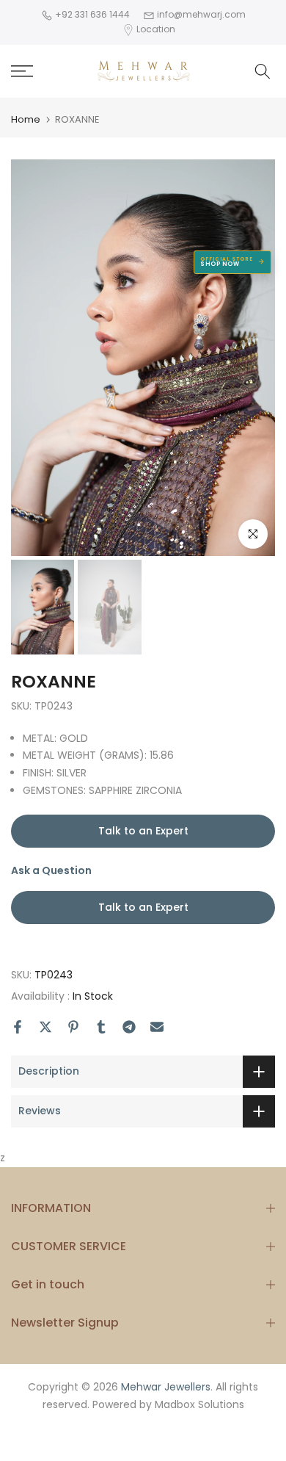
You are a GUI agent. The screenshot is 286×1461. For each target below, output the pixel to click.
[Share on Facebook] (17, 1026)
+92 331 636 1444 (91, 14)
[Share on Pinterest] (73, 1026)
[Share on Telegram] (129, 1026)
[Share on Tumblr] (101, 1026)
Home (25, 119)
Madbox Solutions (199, 1404)
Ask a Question (99, 889)
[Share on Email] (157, 1026)
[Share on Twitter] (45, 1026)
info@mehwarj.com (200, 14)
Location (155, 29)
